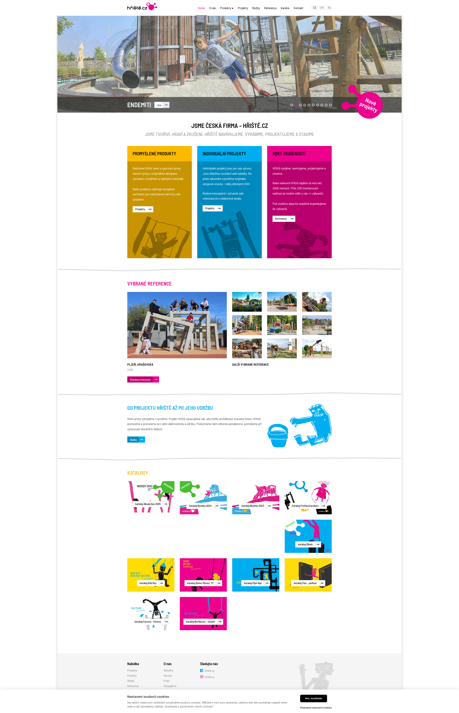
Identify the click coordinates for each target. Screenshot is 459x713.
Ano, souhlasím (313, 698)
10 (330, 105)
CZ (314, 7)
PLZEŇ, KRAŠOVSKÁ (140, 364)
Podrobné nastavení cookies (316, 707)
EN (321, 7)
